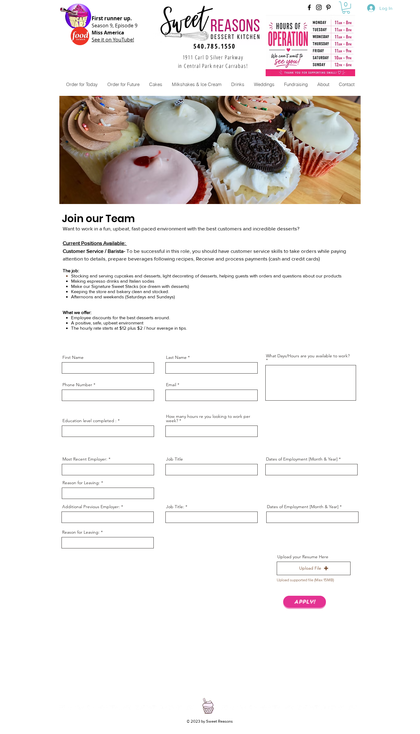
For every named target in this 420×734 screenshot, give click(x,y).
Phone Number (77, 385)
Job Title (174, 459)
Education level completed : (89, 420)
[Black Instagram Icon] (319, 7)
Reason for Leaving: (81, 483)
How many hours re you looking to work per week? (208, 418)
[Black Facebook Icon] (309, 7)
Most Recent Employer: (84, 459)
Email (171, 385)
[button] (346, 8)
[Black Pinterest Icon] (328, 7)
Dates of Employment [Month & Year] (302, 459)
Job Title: (175, 506)
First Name (73, 357)
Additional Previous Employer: (91, 506)
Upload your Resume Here (302, 557)
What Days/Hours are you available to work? (308, 356)
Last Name (176, 357)
